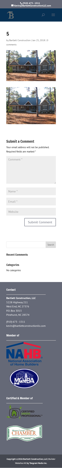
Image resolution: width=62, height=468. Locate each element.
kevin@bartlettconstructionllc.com (26, 325)
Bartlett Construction (20, 40)
